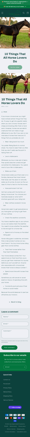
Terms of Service (8, 400)
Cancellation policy (22, 431)
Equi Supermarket (14, 424)
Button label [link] (15, 67)
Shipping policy (21, 429)
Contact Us (6, 379)
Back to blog (16, 302)
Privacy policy (22, 426)
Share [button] (5, 112)
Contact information (10, 431)
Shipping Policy (7, 396)
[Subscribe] (25, 367)
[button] (2, 13)
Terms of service (11, 429)
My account (6, 383)
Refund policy (13, 426)
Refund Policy (7, 392)
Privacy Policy (7, 388)
